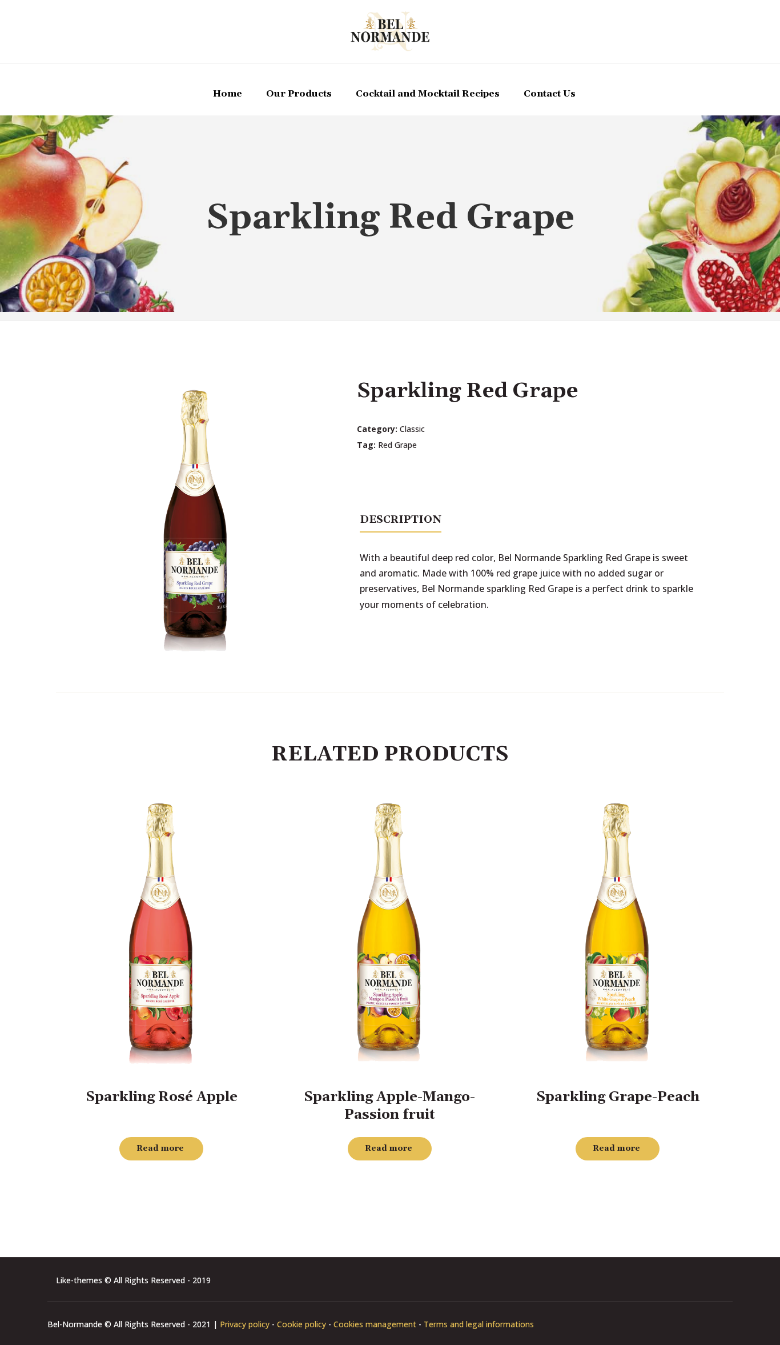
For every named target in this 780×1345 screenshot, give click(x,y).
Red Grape (397, 444)
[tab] (400, 519)
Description (400, 519)
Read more (160, 1148)
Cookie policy (301, 1324)
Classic (412, 428)
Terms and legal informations (479, 1324)
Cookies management (374, 1324)
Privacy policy (245, 1324)
